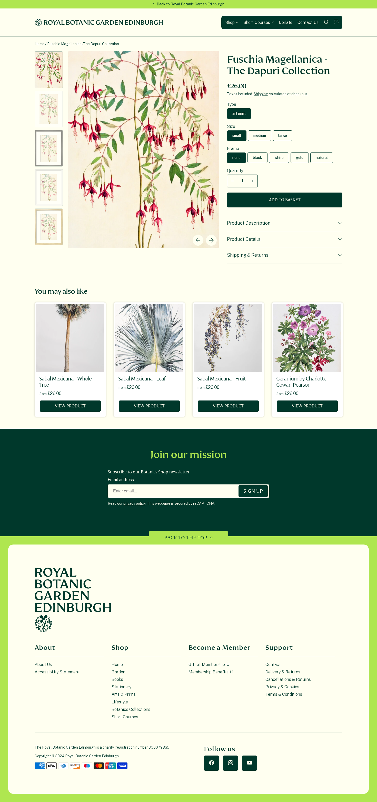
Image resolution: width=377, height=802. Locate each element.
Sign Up (253, 491)
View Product (70, 406)
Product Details (244, 239)
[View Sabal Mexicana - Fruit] (228, 338)
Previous (198, 240)
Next (211, 240)
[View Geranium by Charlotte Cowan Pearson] (307, 338)
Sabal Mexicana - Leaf (141, 379)
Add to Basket (285, 200)
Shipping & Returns (248, 255)
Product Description (248, 223)
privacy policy (134, 503)
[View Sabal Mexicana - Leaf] (149, 338)
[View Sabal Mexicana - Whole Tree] (70, 338)
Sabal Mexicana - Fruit (221, 379)
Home (39, 44)
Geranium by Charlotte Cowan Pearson (301, 382)
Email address (121, 479)
